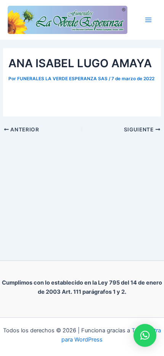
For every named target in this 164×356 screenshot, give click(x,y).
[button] (144, 335)
